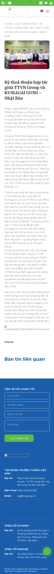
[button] (36, 10)
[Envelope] (36, 505)
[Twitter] (16, 505)
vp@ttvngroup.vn (26, 496)
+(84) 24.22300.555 (27, 490)
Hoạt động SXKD (26, 23)
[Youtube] (26, 505)
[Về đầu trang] (47, 510)
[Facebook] (6, 505)
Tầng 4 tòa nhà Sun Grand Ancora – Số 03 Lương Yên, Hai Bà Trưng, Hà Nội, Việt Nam (33, 481)
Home (8, 23)
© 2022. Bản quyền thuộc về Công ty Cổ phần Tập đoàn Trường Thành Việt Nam (26, 570)
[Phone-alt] (47, 551)
